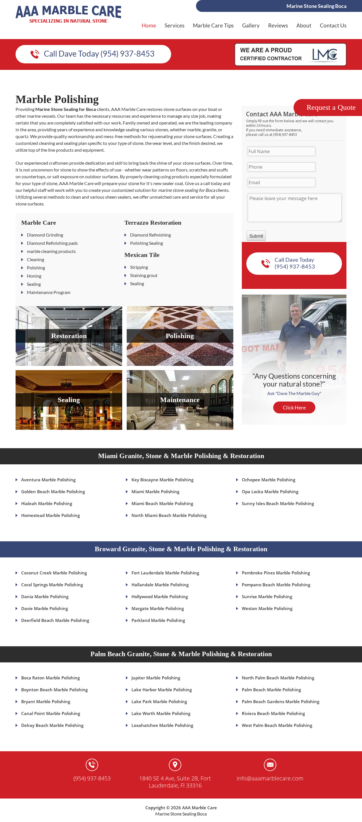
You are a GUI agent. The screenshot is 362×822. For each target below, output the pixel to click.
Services (174, 25)
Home (149, 25)
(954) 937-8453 (92, 778)
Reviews (278, 25)
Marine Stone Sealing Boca (181, 813)
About (303, 25)
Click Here (294, 407)
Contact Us (333, 25)
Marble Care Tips (213, 25)
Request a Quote (331, 107)
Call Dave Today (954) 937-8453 (99, 53)
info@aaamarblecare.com (270, 778)
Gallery (251, 25)
